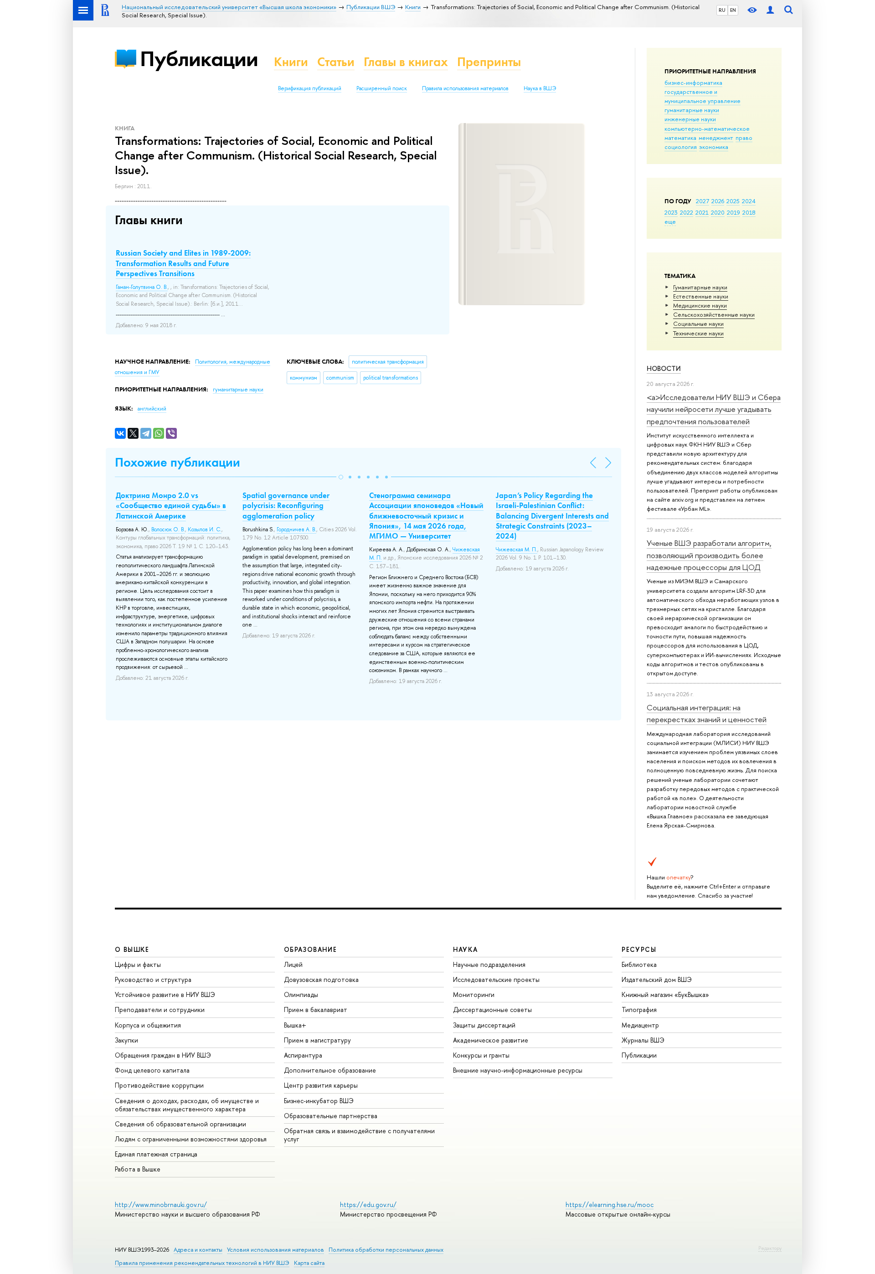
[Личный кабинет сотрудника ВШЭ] (770, 10)
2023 (671, 212)
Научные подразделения (489, 964)
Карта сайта (309, 1263)
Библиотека (639, 964)
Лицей (293, 964)
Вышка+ (295, 1025)
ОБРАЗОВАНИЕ (310, 949)
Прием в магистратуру (317, 1040)
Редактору (770, 1248)
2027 (702, 201)
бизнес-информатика (693, 82)
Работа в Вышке (137, 1169)
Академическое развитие (490, 1040)
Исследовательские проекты (496, 979)
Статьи (336, 62)
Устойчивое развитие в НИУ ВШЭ (165, 994)
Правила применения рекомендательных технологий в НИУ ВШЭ (202, 1263)
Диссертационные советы (492, 1009)
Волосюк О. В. (168, 529)
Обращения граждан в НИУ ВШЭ (163, 1055)
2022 (686, 212)
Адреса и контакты (198, 1249)
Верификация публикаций (309, 88)
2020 (718, 212)
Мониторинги (473, 994)
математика (680, 138)
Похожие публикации (177, 462)
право (744, 138)
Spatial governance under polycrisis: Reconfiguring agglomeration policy (285, 505)
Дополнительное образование (330, 1070)
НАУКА (465, 949)
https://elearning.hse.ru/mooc (610, 1204)
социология (680, 147)
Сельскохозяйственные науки (714, 314)
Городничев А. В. (296, 529)
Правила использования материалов (465, 88)
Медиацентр (640, 1025)
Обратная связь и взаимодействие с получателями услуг (359, 1134)
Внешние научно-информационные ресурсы (517, 1070)
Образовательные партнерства (330, 1115)
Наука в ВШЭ (540, 88)
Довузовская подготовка (321, 979)
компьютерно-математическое (707, 128)
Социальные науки (698, 323)
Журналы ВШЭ (643, 1040)
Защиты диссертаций (484, 1025)
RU (722, 10)
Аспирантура (303, 1055)
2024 (749, 201)
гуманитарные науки (691, 110)
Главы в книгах (406, 62)
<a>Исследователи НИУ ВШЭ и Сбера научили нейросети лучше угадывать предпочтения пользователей (714, 409)
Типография (639, 1009)
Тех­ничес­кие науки (698, 333)
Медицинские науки (700, 305)
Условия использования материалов (275, 1249)
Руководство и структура (153, 979)
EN (733, 10)
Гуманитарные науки (700, 287)
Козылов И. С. (204, 529)
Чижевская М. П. (516, 549)
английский (152, 408)
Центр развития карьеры (321, 1085)
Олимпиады (301, 994)
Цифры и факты (138, 964)
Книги (291, 62)
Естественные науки (700, 296)
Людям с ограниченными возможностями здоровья (191, 1139)
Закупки (126, 1040)
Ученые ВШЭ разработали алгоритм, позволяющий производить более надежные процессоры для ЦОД (709, 555)
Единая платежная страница (156, 1154)
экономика (713, 147)
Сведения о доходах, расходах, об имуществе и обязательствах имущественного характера (187, 1104)
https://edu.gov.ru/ (368, 1204)
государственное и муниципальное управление (702, 96)
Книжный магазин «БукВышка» (665, 994)
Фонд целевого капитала (152, 1070)
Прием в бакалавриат (315, 1009)
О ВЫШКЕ (132, 949)
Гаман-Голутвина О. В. (142, 287)
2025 (733, 201)
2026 (717, 201)
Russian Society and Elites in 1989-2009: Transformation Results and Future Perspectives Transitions (183, 263)
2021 (702, 212)
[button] (340, 477)
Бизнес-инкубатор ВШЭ (319, 1100)
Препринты (489, 62)
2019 (733, 212)
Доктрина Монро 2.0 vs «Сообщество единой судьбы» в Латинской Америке (171, 505)
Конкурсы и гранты (481, 1055)
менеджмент (716, 138)
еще (670, 221)
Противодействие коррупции (159, 1085)
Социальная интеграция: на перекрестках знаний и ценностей (707, 713)
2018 (749, 212)
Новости (664, 368)
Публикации (199, 58)
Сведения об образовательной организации (180, 1124)
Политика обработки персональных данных (386, 1249)
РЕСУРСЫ (639, 949)
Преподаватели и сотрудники (160, 1009)
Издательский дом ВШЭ (657, 979)
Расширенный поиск (381, 88)
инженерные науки (690, 119)
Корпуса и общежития (148, 1025)
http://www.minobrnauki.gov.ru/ (161, 1204)
